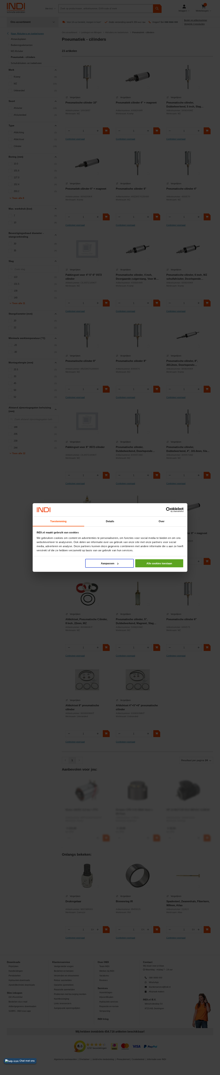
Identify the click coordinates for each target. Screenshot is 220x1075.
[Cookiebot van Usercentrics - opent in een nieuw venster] (168, 509)
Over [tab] (161, 521)
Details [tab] (110, 521)
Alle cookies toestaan (159, 563)
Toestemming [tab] (58, 521)
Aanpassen (107, 563)
